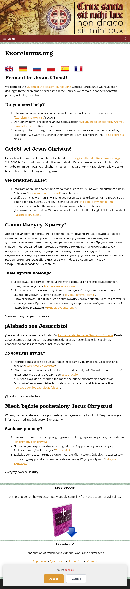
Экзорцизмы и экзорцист (60, 286)
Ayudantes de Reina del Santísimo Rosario (85, 335)
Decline (76, 578)
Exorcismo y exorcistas (40, 366)
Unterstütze (75, 561)
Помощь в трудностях (79, 295)
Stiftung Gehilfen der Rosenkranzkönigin (94, 158)
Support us (40, 561)
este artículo (69, 374)
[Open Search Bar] (125, 38)
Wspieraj (91, 561)
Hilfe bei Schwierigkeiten (96, 202)
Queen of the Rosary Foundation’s (49, 87)
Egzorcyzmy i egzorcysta (31, 442)
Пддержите (57, 561)
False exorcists (114, 135)
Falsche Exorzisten (27, 215)
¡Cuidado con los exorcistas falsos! (37, 387)
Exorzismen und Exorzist (44, 193)
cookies (69, 569)
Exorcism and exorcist (29, 117)
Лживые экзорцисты (60, 307)
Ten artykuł (62, 450)
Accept (53, 578)
